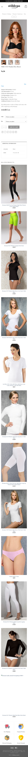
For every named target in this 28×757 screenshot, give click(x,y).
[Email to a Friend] (10, 132)
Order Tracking (18, 750)
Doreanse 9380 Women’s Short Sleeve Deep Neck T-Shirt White (14, 338)
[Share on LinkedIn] (16, 132)
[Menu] (2, 6)
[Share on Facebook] (5, 132)
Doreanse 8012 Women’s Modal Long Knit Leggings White (14, 622)
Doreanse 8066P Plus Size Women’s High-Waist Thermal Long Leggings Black (14, 205)
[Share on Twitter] (8, 132)
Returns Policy (7, 751)
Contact (12, 752)
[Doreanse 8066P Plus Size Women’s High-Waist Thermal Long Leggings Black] (14, 184)
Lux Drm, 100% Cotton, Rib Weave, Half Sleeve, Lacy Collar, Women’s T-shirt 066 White (14, 385)
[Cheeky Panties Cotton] (14, 555)
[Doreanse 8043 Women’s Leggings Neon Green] (14, 227)
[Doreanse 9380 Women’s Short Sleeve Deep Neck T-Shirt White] (14, 316)
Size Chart (13, 85)
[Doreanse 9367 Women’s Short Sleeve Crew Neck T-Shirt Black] (14, 270)
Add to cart (14, 127)
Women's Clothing (6, 14)
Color (2, 116)
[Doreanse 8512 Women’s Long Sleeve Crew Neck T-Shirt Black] (14, 647)
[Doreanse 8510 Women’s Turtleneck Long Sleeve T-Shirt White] (14, 412)
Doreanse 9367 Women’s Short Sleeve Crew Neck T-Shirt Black (14, 291)
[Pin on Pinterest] (13, 132)
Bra (25, 14)
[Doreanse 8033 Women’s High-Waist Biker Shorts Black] (14, 694)
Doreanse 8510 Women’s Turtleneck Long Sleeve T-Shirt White (14, 437)
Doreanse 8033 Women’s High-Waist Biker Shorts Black (14, 715)
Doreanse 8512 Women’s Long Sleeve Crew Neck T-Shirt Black (14, 669)
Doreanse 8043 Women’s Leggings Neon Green (14, 245)
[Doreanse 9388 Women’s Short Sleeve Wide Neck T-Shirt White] (14, 509)
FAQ (24, 750)
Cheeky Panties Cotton (14, 576)
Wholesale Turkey (8, 750)
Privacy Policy (16, 751)
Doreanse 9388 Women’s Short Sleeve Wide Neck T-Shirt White (14, 530)
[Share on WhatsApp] (2, 132)
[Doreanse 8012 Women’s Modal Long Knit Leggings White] (14, 600)
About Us (22, 751)
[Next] (24, 39)
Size (2, 121)
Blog (16, 752)
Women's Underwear (17, 14)
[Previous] (3, 39)
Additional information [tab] (9, 143)
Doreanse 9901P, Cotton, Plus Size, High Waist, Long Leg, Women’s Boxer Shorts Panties (14, 484)
